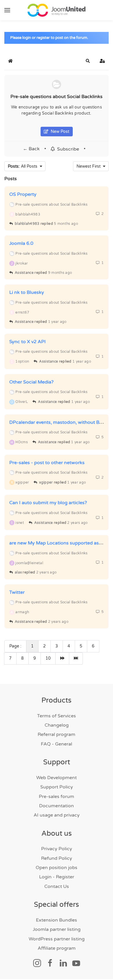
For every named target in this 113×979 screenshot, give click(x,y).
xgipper (46, 482)
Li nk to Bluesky (26, 292)
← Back (31, 148)
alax (18, 572)
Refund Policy (56, 858)
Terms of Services (56, 716)
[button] (7, 10)
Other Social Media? (31, 382)
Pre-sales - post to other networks (47, 462)
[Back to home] (56, 10)
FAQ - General (56, 744)
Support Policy (56, 787)
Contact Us (56, 886)
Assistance (24, 273)
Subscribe (67, 148)
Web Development (56, 778)
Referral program (56, 734)
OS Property (23, 194)
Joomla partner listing (57, 929)
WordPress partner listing (57, 939)
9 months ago (60, 273)
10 (48, 658)
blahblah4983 (27, 224)
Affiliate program (57, 948)
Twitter (17, 592)
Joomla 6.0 (21, 243)
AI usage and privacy (57, 815)
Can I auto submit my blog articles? (48, 503)
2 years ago (77, 523)
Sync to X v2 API (27, 342)
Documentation (56, 806)
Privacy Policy (56, 849)
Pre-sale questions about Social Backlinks (56, 96)
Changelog (57, 725)
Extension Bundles (56, 920)
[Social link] (37, 963)
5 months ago (66, 224)
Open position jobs (56, 868)
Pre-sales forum (56, 796)
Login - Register (56, 877)
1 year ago (57, 322)
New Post (58, 131)
